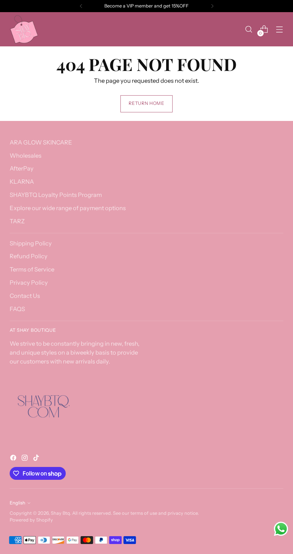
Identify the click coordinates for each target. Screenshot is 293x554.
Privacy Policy (29, 282)
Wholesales (25, 155)
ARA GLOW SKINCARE (41, 142)
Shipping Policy (31, 243)
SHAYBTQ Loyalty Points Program (56, 194)
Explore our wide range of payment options (68, 208)
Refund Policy (29, 256)
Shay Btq (60, 513)
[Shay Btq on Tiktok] (37, 459)
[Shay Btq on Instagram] (25, 459)
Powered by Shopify (31, 520)
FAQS (17, 308)
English (17, 502)
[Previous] (81, 6)
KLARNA (22, 181)
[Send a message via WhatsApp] (281, 528)
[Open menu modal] (279, 29)
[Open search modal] (249, 29)
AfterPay (22, 168)
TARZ (17, 221)
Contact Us (25, 295)
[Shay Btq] (24, 29)
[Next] (212, 6)
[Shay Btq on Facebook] (14, 459)
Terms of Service (32, 269)
